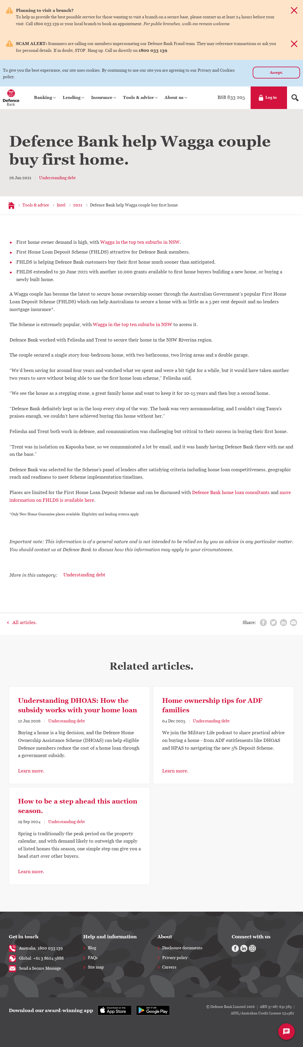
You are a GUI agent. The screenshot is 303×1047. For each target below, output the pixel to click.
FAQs (93, 958)
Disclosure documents (182, 948)
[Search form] (295, 97)
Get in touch (23, 937)
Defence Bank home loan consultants (231, 493)
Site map (96, 967)
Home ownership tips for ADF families (212, 705)
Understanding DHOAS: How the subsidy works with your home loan (77, 705)
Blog (92, 948)
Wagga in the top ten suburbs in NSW (140, 242)
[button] (45, 97)
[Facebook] (235, 948)
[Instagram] (252, 948)
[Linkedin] (243, 948)
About (164, 937)
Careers (169, 967)
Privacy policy (175, 958)
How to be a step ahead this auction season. (77, 806)
